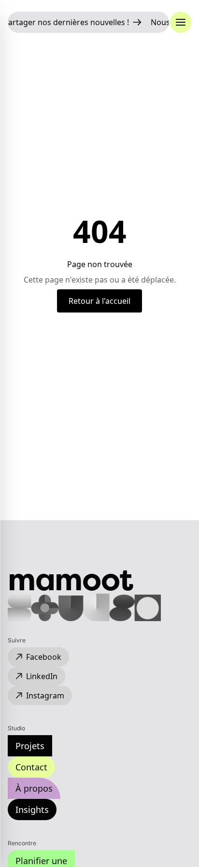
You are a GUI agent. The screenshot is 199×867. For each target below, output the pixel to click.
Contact (31, 767)
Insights (32, 809)
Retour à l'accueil (99, 301)
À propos (34, 788)
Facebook (43, 657)
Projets (29, 746)
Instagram (45, 695)
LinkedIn (41, 676)
